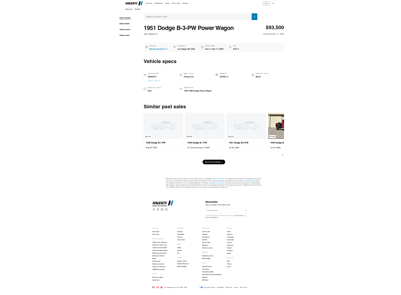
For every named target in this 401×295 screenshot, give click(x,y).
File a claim (155, 234)
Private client (156, 261)
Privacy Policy (239, 215)
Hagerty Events (206, 266)
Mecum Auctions (157, 49)
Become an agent (157, 277)
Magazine (205, 245)
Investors (230, 250)
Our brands (230, 239)
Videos (179, 247)
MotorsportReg (181, 266)
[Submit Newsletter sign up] (246, 210)
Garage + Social (182, 261)
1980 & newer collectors (159, 242)
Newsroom (230, 245)
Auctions (180, 231)
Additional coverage (158, 269)
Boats (154, 258)
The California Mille (207, 271)
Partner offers (206, 242)
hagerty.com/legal (218, 183)
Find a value (128, 9)
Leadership (230, 237)
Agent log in (155, 280)
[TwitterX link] (158, 209)
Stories (179, 250)
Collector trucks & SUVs (159, 247)
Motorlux (204, 277)
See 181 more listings (212, 162)
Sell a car (180, 237)
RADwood (205, 280)
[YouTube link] (166, 209)
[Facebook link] (154, 209)
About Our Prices (219, 179)
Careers (229, 242)
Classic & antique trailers (160, 250)
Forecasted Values (250, 181)
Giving (229, 253)
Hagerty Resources (183, 263)
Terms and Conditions (211, 217)
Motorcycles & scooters (159, 253)
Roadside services (207, 255)
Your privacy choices (209, 287)
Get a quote (155, 231)
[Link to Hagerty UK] (161, 287)
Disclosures (228, 287)
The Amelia (205, 269)
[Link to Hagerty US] (153, 287)
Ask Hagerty (206, 237)
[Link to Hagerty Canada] (157, 287)
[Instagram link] (162, 209)
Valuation (205, 234)
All (178, 253)
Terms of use (243, 287)
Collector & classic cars (159, 245)
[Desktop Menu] (273, 3)
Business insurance (158, 264)
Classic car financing (158, 266)
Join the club (206, 231)
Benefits (204, 239)
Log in (266, 3)
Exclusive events (207, 248)
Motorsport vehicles (158, 255)
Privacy (229, 264)
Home (229, 231)
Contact (229, 248)
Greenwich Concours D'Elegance (212, 274)
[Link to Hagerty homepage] (162, 203)
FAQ (228, 261)
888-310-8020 (206, 258)
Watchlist (137, 9)
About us (229, 234)
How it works (181, 239)
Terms (229, 266)
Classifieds (180, 234)
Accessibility (220, 287)
